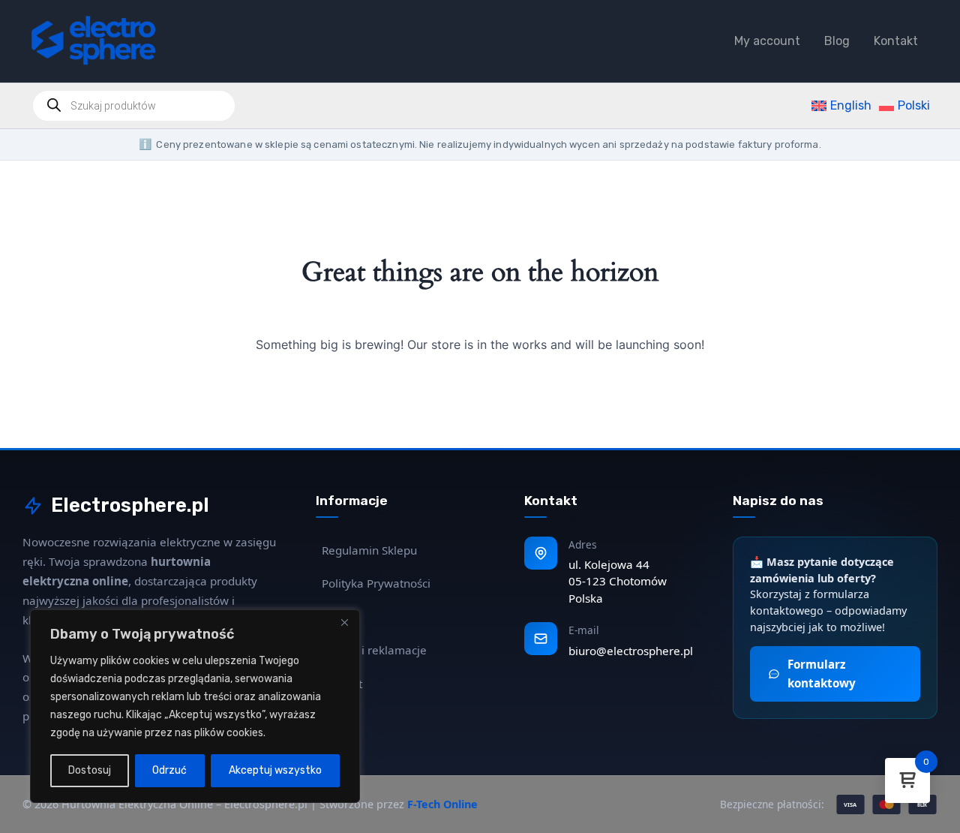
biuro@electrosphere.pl (630, 650)
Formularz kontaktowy (822, 673)
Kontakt (896, 41)
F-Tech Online (442, 804)
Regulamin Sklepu (369, 550)
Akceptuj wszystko (275, 770)
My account (767, 41)
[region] (195, 706)
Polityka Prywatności (376, 583)
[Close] (344, 622)
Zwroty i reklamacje (374, 649)
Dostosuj (89, 770)
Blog (837, 41)
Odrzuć (169, 770)
